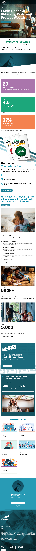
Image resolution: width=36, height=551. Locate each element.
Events (7, 524)
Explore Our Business (5, 205)
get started (8, 526)
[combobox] (3, 550)
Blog (2, 528)
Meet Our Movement (7, 366)
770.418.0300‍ (19, 539)
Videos (2, 526)
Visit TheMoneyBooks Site (6, 190)
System (2, 524)
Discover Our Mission (6, 22)
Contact (18, 502)
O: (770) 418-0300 (16, 495)
